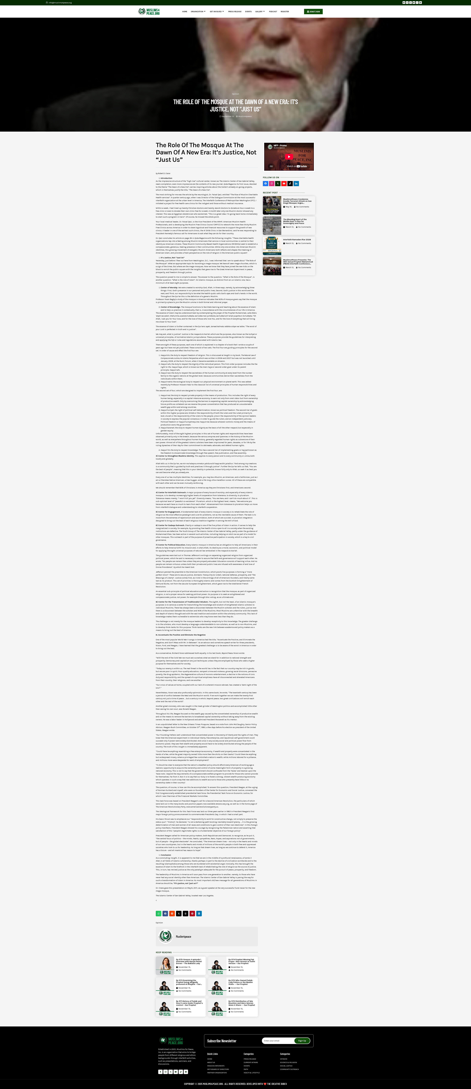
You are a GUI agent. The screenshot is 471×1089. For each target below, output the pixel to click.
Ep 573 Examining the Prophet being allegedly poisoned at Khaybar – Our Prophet (188, 983)
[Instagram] (407, 2)
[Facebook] (404, 2)
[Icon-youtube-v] (175, 1072)
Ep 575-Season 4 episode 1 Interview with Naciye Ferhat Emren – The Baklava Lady (189, 961)
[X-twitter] (410, 2)
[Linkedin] (420, 2)
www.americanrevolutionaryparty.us (202, 807)
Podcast (273, 11)
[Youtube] (413, 2)
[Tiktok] (181, 1072)
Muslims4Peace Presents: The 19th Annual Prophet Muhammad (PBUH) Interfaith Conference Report (298, 263)
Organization (197, 11)
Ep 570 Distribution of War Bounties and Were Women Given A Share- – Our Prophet (242, 1003)
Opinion (235, 94)
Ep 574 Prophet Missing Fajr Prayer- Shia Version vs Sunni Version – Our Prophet (242, 961)
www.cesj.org (223, 804)
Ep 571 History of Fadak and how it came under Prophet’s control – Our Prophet (189, 1003)
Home (184, 11)
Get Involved (216, 11)
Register (285, 11)
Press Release (235, 11)
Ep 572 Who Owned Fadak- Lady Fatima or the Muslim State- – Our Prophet (241, 982)
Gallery (258, 11)
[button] (158, 913)
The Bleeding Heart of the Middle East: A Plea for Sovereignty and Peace (295, 221)
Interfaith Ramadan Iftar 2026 (297, 239)
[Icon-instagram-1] (165, 1072)
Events (248, 11)
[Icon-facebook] (160, 1072)
